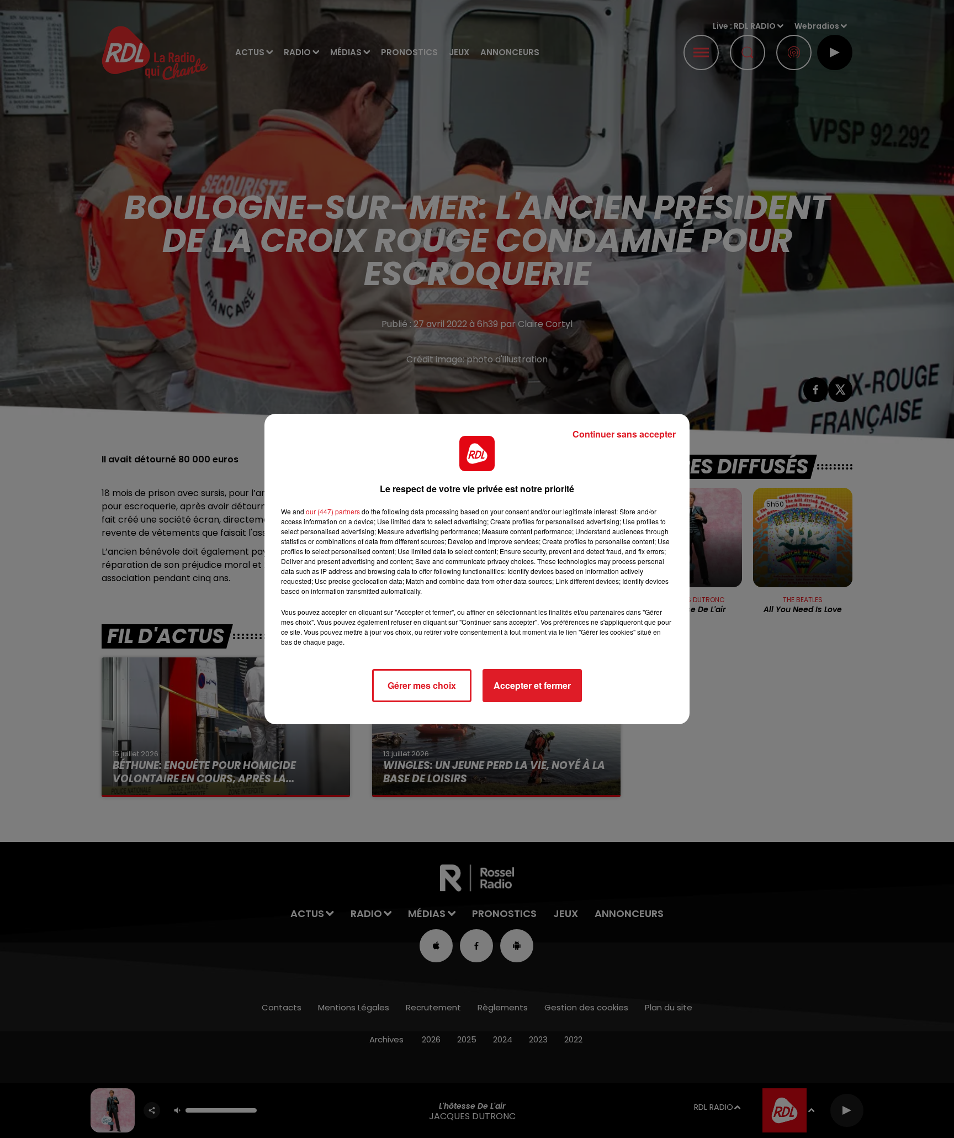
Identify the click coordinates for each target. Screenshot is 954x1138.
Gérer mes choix (422, 685)
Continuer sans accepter (624, 434)
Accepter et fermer (532, 685)
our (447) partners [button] (333, 511)
